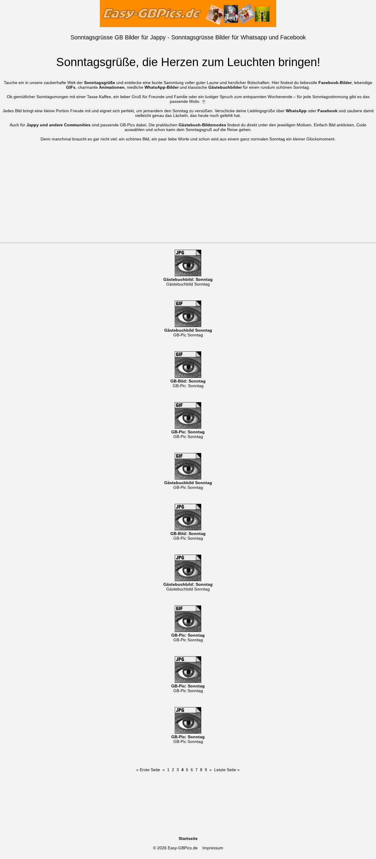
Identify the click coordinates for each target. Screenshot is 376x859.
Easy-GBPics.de (183, 847)
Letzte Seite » (227, 769)
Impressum (212, 847)
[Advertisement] (188, 198)
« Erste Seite (148, 769)
